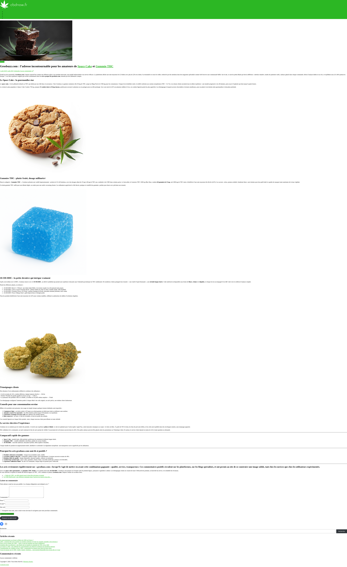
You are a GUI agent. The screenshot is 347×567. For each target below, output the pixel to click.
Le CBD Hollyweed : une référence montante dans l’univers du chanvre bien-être (28, 477)
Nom (2, 500)
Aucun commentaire (26, 71)
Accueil (6, 11)
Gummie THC (104, 66)
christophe (17, 71)
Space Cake (85, 66)
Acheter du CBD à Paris (11, 15)
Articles (2, 62)
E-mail (2, 504)
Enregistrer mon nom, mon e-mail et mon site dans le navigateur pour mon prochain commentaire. (30, 510)
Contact (6, 16)
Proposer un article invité (9, 518)
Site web (2, 507)
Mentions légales (8, 18)
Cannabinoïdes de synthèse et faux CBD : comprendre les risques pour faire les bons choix (26, 548)
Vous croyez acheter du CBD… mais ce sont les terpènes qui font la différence (22, 543)
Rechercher (3, 528)
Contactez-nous (4, 564)
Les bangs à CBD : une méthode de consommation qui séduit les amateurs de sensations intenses (27, 546)
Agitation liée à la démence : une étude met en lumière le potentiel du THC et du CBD (24, 545)
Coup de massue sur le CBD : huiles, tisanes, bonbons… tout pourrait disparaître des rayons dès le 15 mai (30, 550)
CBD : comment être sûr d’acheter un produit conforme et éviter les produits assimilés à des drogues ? (29, 541)
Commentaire (4, 497)
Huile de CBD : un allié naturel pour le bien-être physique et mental (24, 475)
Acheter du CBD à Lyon (11, 13)
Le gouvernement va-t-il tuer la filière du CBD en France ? (16, 540)
